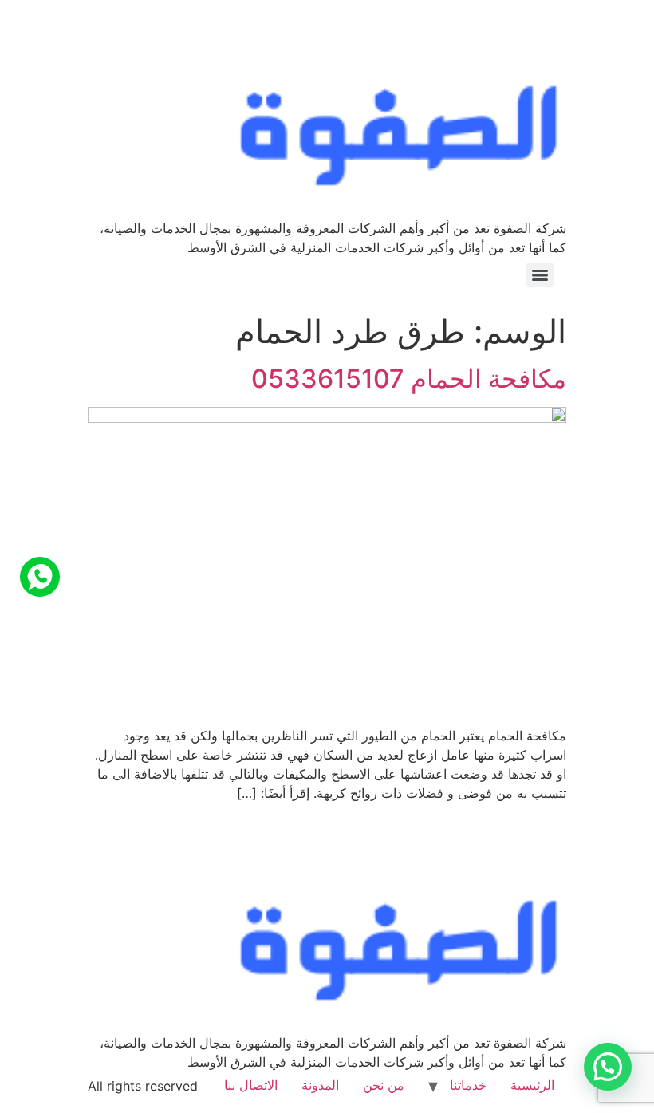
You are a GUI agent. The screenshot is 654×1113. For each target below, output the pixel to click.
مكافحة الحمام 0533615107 (408, 378)
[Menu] (540, 275)
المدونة (320, 1085)
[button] (608, 1067)
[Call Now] (40, 577)
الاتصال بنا (251, 1085)
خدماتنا (468, 1085)
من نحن (383, 1085)
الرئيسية (532, 1085)
